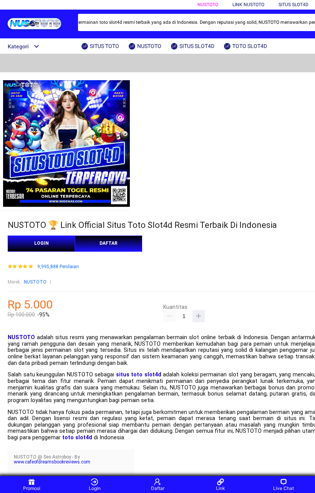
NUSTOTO (207, 4)
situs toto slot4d (138, 374)
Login (95, 488)
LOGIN (41, 243)
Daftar (157, 488)
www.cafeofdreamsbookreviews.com (52, 462)
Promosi (31, 488)
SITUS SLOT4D (293, 4)
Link (220, 488)
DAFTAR (108, 243)
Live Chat (283, 488)
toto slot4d (77, 437)
